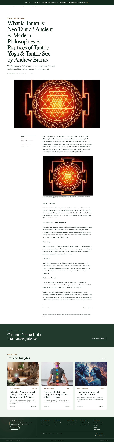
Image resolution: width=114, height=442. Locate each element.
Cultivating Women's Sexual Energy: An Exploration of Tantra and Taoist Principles (22, 394)
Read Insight (34, 406)
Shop (76, 2)
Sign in (87, 2)
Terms (55, 440)
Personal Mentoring (71, 424)
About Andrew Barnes (98, 422)
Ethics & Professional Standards (98, 425)
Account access (97, 429)
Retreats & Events (46, 2)
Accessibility (61, 440)
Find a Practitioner (84, 425)
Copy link (85, 307)
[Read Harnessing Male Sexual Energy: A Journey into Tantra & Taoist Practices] (57, 374)
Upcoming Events (14, 427)
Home (8, 7)
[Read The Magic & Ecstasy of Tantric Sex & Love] (91, 374)
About (80, 2)
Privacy (52, 440)
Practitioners (71, 2)
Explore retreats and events (98, 338)
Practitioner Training (84, 422)
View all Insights (103, 358)
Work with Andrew (63, 2)
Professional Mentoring (85, 424)
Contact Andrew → (100, 433)
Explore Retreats (44, 424)
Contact (84, 2)
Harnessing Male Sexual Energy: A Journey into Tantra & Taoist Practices (57, 394)
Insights (12, 7)
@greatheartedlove (100, 435)
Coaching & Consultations (72, 422)
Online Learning (54, 2)
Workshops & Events (45, 425)
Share (90, 307)
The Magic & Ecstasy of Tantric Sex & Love (88, 393)
